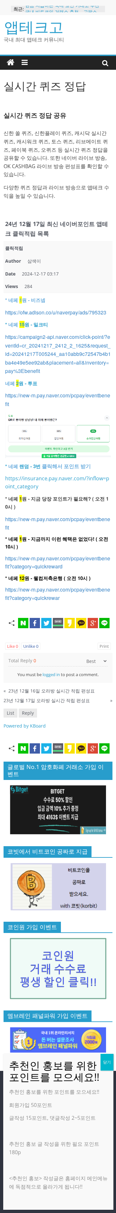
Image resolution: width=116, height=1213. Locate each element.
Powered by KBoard (25, 726)
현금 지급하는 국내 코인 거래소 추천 (62, 8)
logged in (51, 674)
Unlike (30, 646)
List (10, 713)
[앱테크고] (11, 62)
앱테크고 (33, 27)
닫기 (107, 1062)
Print (104, 646)
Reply (28, 713)
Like (12, 646)
